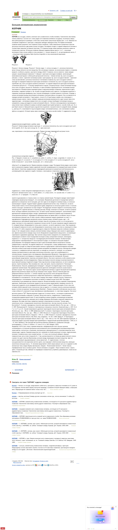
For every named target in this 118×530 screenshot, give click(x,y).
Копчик (14, 385)
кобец (13, 363)
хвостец (24, 363)
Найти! (73, 17)
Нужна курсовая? (25, 359)
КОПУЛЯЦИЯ (19, 370)
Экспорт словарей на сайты (18, 465)
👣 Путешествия (17, 462)
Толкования (42, 20)
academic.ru (16, 19)
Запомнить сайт (54, 10)
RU (75, 10)
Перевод (23, 32)
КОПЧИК (14, 401)
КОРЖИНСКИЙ (69, 370)
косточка (18, 363)
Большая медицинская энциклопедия (30, 20)
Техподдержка (36, 461)
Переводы (50, 20)
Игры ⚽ (68, 20)
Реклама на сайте (44, 461)
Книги (59, 20)
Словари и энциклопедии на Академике (37, 14)
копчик (14, 396)
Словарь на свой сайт (66, 10)
